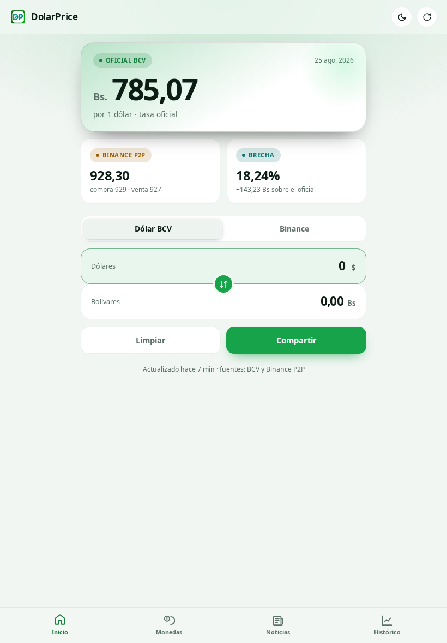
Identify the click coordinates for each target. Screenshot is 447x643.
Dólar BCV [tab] (153, 228)
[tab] (59, 625)
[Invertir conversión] (223, 284)
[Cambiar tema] (401, 17)
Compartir (296, 340)
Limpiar (151, 340)
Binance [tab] (294, 228)
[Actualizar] (426, 17)
